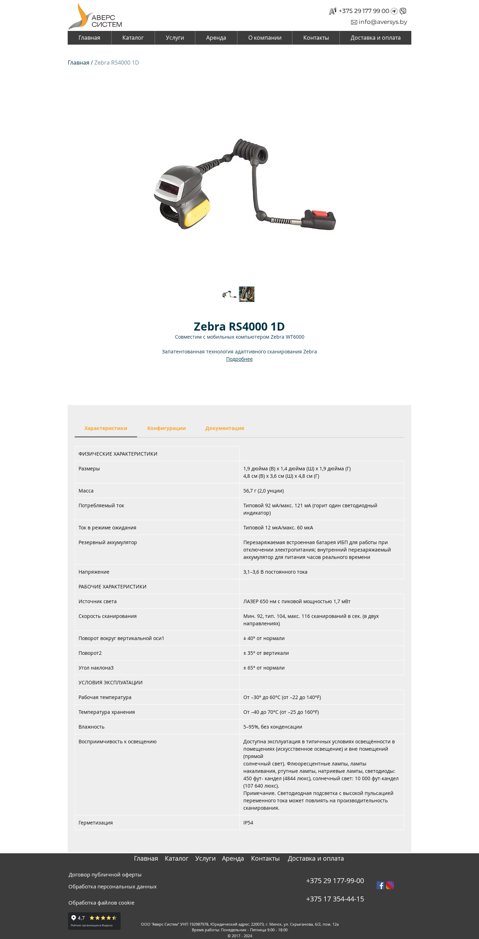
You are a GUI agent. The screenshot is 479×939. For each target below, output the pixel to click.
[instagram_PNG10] (390, 885)
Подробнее (239, 359)
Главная (78, 62)
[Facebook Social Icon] (380, 885)
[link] (106, 428)
